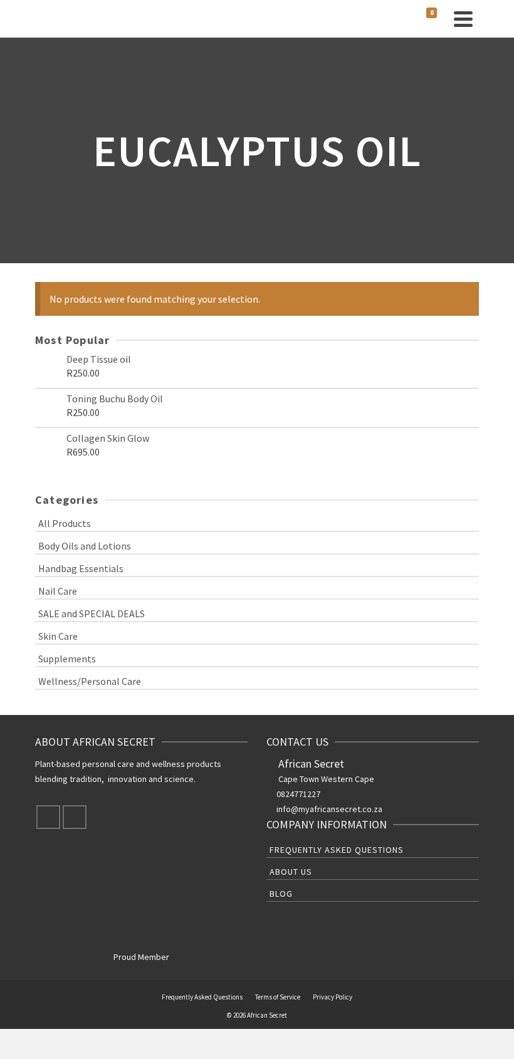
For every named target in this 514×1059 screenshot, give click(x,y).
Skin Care (58, 636)
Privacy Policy (332, 997)
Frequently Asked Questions (337, 849)
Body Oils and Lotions (84, 546)
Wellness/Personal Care (89, 681)
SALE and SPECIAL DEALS (91, 613)
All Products (64, 523)
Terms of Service (277, 997)
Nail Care (57, 591)
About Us (291, 871)
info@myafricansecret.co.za (329, 809)
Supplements (67, 658)
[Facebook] (48, 817)
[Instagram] (75, 817)
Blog (281, 893)
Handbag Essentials (80, 568)
